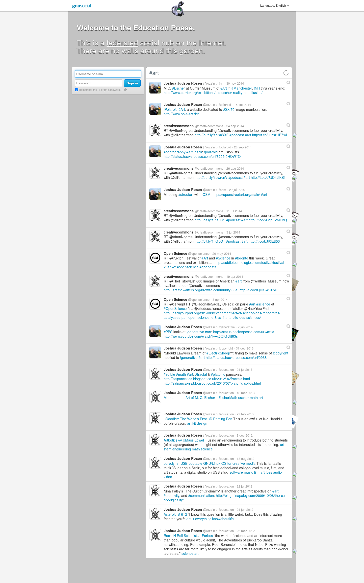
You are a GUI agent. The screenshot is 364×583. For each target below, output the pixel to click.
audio (277, 472)
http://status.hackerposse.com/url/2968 (236, 357)
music (248, 472)
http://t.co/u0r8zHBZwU (270, 134)
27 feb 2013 (245, 414)
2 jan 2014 (245, 327)
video (168, 476)
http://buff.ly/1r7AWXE (212, 134)
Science (224, 258)
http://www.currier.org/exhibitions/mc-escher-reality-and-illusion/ (213, 92)
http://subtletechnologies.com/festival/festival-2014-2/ (224, 264)
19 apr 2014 (234, 276)
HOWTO (234, 156)
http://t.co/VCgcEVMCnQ (268, 219)
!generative (227, 327)
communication (202, 495)
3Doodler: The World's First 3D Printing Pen (198, 418)
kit (194, 423)
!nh (221, 83)
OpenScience (176, 308)
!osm (222, 189)
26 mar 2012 (246, 530)
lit (193, 518)
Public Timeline (87, 159)
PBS (169, 331)
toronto (242, 258)
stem (167, 448)
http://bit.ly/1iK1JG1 (210, 219)
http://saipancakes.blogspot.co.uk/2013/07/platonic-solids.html (212, 383)
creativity (172, 495)
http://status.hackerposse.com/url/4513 (243, 331)
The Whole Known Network (96, 167)
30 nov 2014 (235, 83)
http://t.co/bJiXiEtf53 (264, 241)
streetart (186, 194)
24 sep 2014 (235, 125)
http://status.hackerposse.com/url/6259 (194, 156)
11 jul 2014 (234, 211)
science (264, 304)
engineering (181, 448)
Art (224, 88)
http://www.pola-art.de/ (181, 113)
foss (269, 472)
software (236, 472)
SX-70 (229, 109)
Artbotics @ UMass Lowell (184, 440)
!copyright (226, 348)
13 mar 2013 (246, 392)
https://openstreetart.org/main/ (236, 194)
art (249, 134)
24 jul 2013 (244, 369)
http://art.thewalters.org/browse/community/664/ (201, 289)
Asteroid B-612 (175, 514)
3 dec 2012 (245, 435)
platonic (219, 374)
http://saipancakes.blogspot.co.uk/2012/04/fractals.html (207, 378)
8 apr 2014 (220, 299)
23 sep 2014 (243, 147)
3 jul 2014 (233, 232)
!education (226, 369)
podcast (238, 134)
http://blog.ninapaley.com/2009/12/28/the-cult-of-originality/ (226, 497)
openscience (189, 266)
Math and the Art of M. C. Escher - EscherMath (200, 397)
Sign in (132, 83)
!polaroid (225, 104)
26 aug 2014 (235, 168)
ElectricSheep (219, 352)
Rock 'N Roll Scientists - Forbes (188, 535)
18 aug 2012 (245, 458)
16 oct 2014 (242, 104)
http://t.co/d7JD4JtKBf (268, 177)
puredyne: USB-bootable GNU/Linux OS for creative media (210, 463)
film (257, 472)
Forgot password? (110, 89)
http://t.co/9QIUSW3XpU (258, 289)
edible (170, 374)
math (182, 374)
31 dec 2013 (245, 348)
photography (175, 151)
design (202, 423)
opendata (209, 266)
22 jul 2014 (237, 189)
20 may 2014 (221, 253)
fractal (202, 374)
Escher (179, 88)
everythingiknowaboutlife (214, 518)
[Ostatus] (288, 82)
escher (243, 397)
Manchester (243, 88)
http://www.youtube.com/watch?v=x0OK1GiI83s (201, 336)
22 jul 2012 (244, 486)
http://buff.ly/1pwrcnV (211, 177)
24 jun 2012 (245, 509)
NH (257, 88)
